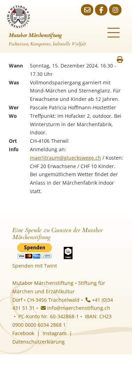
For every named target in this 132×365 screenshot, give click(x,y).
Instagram (55, 333)
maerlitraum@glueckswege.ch (65, 157)
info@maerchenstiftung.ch (78, 308)
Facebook (23, 333)
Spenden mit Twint (34, 265)
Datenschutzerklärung (38, 341)
